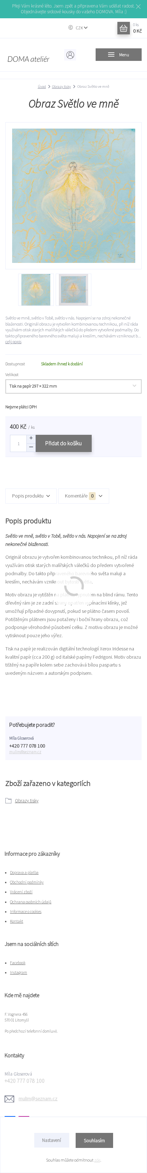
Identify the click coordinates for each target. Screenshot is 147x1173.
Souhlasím (94, 1140)
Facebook (17, 962)
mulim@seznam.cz (25, 751)
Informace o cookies (25, 911)
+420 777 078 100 (27, 746)
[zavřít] (138, 7)
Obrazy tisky (61, 86)
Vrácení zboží (21, 891)
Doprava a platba (24, 872)
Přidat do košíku (63, 443)
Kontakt (16, 921)
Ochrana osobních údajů (30, 901)
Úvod (42, 86)
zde (97, 1160)
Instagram (18, 972)
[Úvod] (28, 55)
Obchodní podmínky (27, 882)
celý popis (13, 341)
